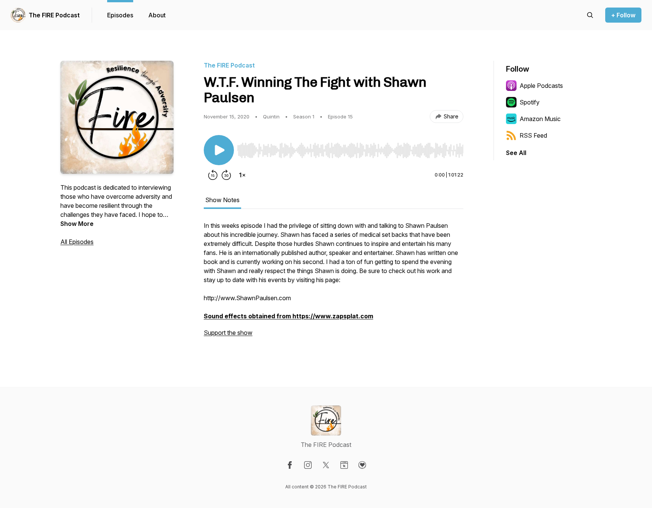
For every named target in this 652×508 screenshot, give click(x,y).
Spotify (530, 102)
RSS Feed (533, 135)
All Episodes (77, 242)
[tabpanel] (333, 283)
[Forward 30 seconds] (226, 175)
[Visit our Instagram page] (308, 465)
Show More (77, 223)
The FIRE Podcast (54, 15)
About (157, 15)
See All (516, 153)
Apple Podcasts (541, 85)
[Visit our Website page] (344, 465)
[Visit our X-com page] (326, 465)
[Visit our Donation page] (362, 465)
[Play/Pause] (219, 150)
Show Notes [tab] (222, 200)
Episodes (120, 15)
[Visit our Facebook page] (290, 465)
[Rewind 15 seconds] (213, 175)
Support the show (228, 332)
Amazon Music (540, 119)
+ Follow (623, 15)
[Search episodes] (590, 15)
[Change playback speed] (242, 175)
